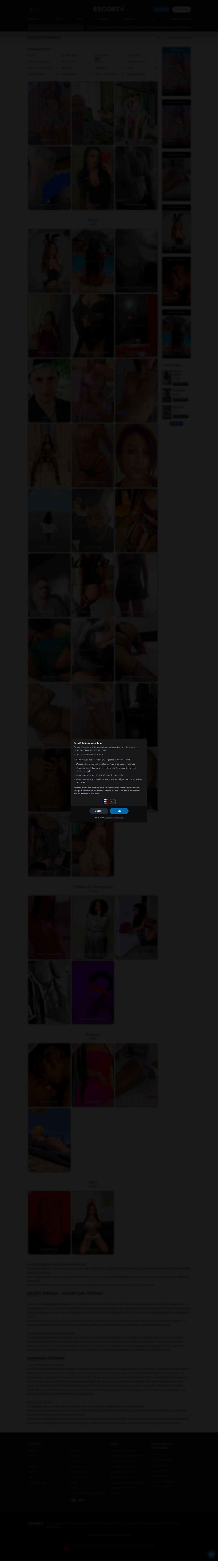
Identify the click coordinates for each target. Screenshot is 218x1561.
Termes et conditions (114, 817)
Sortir (99, 810)
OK (119, 810)
